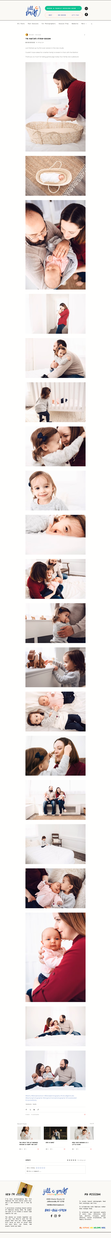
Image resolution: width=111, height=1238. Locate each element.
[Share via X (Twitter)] (30, 1109)
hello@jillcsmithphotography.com (55, 1205)
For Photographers (49, 24)
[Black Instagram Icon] (55, 1216)
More (83, 24)
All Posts (21, 24)
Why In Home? (50, 1143)
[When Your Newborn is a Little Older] (82, 1133)
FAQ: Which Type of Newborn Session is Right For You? (28, 1143)
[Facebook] (86, 14)
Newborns (75, 24)
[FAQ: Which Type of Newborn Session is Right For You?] (29, 1133)
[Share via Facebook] (26, 1109)
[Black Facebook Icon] (51, 1216)
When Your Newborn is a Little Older (80, 1143)
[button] (91, 23)
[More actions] (85, 35)
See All (92, 1123)
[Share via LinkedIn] (34, 1109)
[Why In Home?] (55, 1133)
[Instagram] (86, 8)
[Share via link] (38, 1109)
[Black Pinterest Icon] (59, 1216)
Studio (34, 1104)
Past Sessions (33, 24)
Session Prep (64, 24)
